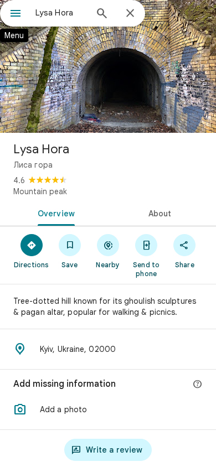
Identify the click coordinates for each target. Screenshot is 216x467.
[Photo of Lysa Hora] (108, 66)
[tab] (54, 212)
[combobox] (60, 12)
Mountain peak (40, 191)
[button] (108, 409)
